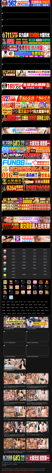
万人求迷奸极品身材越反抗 (10, 356)
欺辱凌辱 (13, 259)
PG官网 (8, 301)
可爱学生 (34, 262)
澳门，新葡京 (33, 310)
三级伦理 (13, 252)
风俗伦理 (45, 274)
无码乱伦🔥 (13, 310)
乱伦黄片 (44, 304)
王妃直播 (39, 304)
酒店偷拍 (30, 304)
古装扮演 (13, 262)
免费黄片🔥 (25, 313)
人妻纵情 (34, 274)
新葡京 (42, 301)
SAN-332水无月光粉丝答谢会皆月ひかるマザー (37, 451)
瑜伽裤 (34, 265)
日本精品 (24, 252)
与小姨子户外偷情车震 (31, 328)
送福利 (38, 301)
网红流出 (34, 259)
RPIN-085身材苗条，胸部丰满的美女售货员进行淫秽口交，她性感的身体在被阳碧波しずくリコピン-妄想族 (37, 404)
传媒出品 (13, 271)
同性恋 (45, 271)
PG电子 (25, 301)
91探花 (24, 259)
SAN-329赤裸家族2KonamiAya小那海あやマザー (37, 419)
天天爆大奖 (23, 310)
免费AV (38, 313)
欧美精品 (34, 249)
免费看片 (38, 310)
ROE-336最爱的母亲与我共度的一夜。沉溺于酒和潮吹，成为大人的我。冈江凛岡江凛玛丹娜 (14, 452)
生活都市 (13, 274)
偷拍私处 (3, 307)
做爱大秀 (42, 310)
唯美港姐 (34, 256)
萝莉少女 (45, 249)
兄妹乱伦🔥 (19, 313)
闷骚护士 (45, 265)
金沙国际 (27, 310)
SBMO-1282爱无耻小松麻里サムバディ (35, 434)
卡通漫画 (13, 268)
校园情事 (24, 274)
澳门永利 (20, 301)
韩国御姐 (24, 256)
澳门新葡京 (22, 307)
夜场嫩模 (12, 307)
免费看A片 (34, 313)
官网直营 (16, 301)
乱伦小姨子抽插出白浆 (9, 370)
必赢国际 (3, 304)
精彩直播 (22, 304)
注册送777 (34, 301)
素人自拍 (45, 252)
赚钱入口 (29, 313)
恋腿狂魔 (45, 262)
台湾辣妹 (13, 256)
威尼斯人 (3, 301)
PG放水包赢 (13, 304)
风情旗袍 (13, 265)
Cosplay (34, 252)
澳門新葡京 (31, 307)
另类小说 (13, 277)
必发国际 (17, 307)
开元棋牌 (12, 301)
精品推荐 (13, 249)
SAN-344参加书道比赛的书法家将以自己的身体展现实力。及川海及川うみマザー (14, 387)
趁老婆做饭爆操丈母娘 (9, 328)
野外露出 (45, 259)
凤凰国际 (8, 304)
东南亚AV (45, 256)
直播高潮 (18, 304)
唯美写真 (34, 268)
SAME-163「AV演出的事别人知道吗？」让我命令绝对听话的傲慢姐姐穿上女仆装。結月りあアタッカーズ (14, 436)
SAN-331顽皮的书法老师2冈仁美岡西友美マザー (14, 419)
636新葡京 (46, 307)
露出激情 (24, 268)
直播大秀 (47, 310)
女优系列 (24, 262)
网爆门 (45, 268)
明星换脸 (24, 265)
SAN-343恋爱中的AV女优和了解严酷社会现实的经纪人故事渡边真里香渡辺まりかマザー (37, 387)
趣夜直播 (8, 307)
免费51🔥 (8, 310)
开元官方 (18, 310)
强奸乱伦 (24, 249)
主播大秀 (35, 304)
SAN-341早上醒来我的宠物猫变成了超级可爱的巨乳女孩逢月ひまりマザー (14, 403)
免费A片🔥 (14, 313)
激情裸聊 (3, 310)
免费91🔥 (9, 313)
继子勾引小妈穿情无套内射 (10, 342)
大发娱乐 (26, 307)
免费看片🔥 (41, 307)
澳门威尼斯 (4, 313)
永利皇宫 (36, 307)
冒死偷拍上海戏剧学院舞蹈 (32, 342)
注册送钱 (29, 301)
